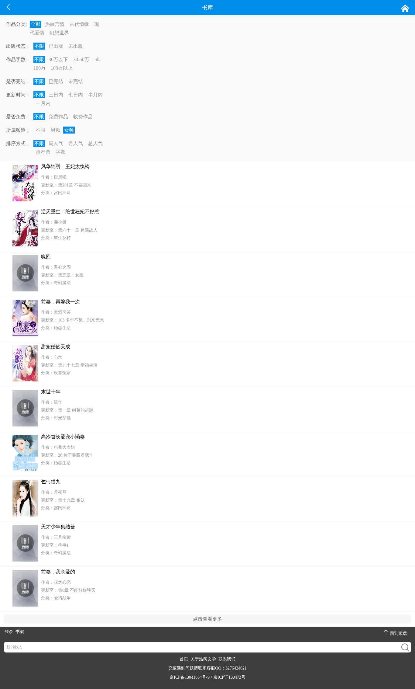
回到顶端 (398, 633)
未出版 (75, 46)
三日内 (56, 94)
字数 (60, 152)
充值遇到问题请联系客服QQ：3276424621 (207, 668)
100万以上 (62, 68)
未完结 (75, 81)
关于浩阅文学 (203, 659)
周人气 (56, 143)
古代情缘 (79, 24)
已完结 (56, 81)
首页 (184, 659)
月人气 (75, 143)
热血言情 (54, 24)
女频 (69, 130)
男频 (55, 130)
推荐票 (43, 152)
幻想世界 (59, 32)
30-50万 (81, 59)
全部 (35, 24)
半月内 (95, 94)
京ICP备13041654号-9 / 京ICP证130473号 (207, 677)
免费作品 (58, 116)
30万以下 (58, 59)
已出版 (56, 46)
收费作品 (83, 116)
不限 (39, 46)
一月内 (43, 103)
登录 (9, 632)
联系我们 (226, 659)
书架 (19, 632)
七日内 (75, 94)
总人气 (95, 143)
